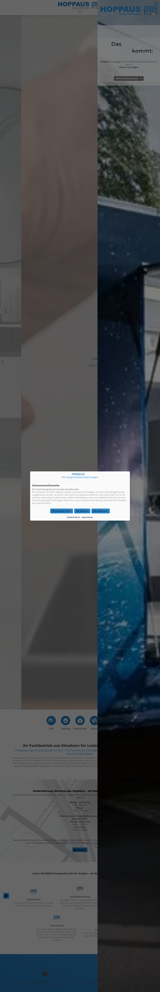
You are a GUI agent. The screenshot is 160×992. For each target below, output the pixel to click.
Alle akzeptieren (100, 511)
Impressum (87, 517)
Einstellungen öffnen (61, 511)
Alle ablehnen (82, 511)
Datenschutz (73, 517)
